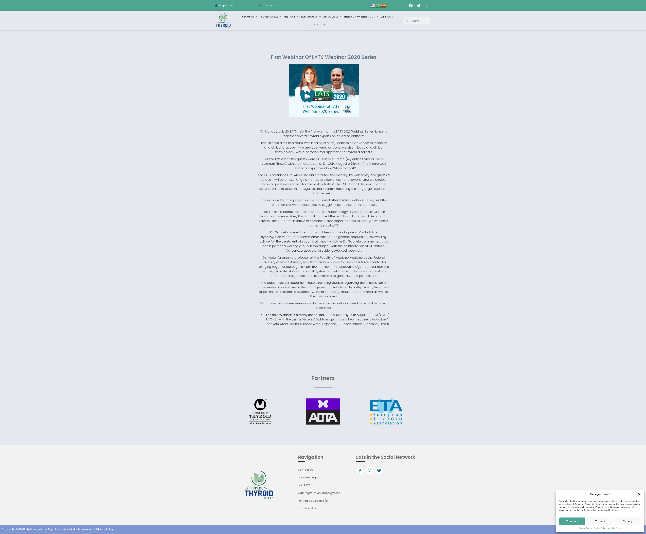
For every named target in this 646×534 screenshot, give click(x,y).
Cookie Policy (585, 528)
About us (248, 16)
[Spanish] (384, 5)
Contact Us (318, 24)
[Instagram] (426, 5)
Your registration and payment (319, 493)
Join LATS (304, 485)
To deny (600, 521)
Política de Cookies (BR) (314, 501)
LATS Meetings (307, 477)
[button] (639, 494)
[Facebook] (411, 5)
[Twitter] (418, 5)
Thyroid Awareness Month (361, 16)
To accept (572, 521)
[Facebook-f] (360, 471)
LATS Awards (309, 16)
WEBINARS (387, 16)
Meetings (289, 16)
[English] (372, 5)
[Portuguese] (378, 5)
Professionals (269, 16)
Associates (330, 16)
